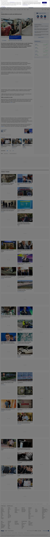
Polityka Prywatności (3, 6)
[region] (25, 3)
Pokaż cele (44, 4)
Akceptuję (44, 2)
